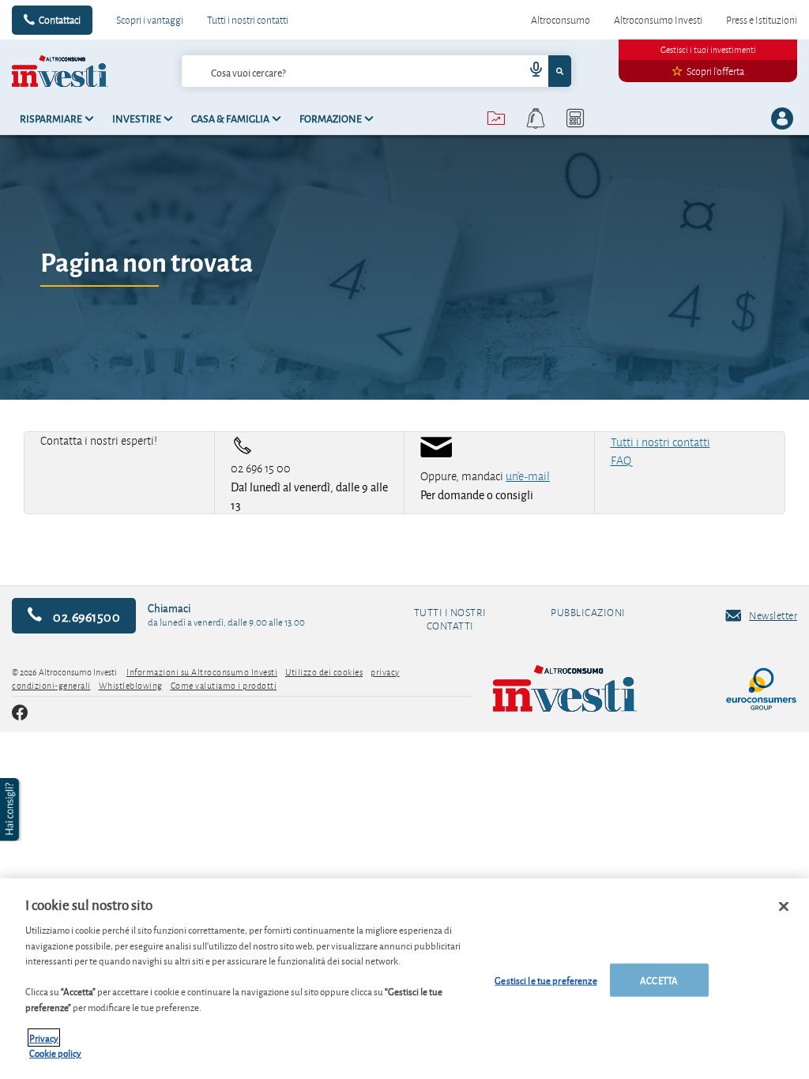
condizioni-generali (51, 685)
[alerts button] (535, 118)
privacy (385, 672)
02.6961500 (86, 616)
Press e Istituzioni (761, 20)
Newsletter (773, 615)
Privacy (43, 1037)
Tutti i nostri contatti (247, 20)
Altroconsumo (560, 20)
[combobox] (377, 71)
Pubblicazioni (588, 612)
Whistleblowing (131, 685)
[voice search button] (529, 71)
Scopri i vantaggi (149, 20)
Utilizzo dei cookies (324, 672)
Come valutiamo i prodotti (224, 685)
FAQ (621, 460)
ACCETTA (659, 979)
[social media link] (20, 714)
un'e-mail (528, 476)
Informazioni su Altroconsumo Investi (201, 672)
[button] (11, 809)
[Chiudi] (783, 906)
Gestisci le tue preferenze (545, 979)
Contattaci (60, 20)
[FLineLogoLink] (597, 688)
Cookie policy (55, 1052)
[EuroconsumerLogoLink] (761, 688)
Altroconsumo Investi (658, 20)
